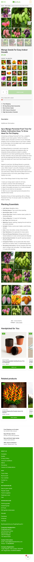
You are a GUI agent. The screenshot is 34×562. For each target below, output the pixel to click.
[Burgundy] (25, 62)
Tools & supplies (5, 493)
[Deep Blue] (25, 67)
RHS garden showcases (8, 510)
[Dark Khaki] (19, 67)
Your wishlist (4, 478)
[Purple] (25, 78)
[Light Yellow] (19, 73)
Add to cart (20, 92)
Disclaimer (4, 465)
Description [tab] (4, 119)
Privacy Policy (5, 458)
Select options (14, 417)
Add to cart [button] (13, 367)
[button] (6, 91)
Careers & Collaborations (8, 467)
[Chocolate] (3, 67)
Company (3, 454)
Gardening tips (5, 505)
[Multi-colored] (25, 73)
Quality (3, 456)
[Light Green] (9, 73)
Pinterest (3, 518)
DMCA (3, 463)
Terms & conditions (6, 460)
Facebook (4, 516)
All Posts (3, 508)
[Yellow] (25, 84)
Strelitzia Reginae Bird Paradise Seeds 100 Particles (12, 412)
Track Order (4, 473)
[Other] (9, 78)
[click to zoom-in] (16, 22)
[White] (19, 84)
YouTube (3, 520)
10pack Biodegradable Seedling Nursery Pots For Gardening (13, 361)
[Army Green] (3, 62)
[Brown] (19, 62)
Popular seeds (5, 490)
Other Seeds (7, 5)
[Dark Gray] (14, 67)
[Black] (9, 62)
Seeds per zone (5, 495)
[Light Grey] (14, 73)
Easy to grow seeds (6, 488)
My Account (4, 475)
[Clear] (9, 67)
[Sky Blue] (9, 84)
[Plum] (19, 78)
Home (2, 5)
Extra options (5, 359)
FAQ (2, 482)
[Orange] (3, 78)
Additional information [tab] (7, 123)
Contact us (4, 480)
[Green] (3, 73)
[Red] (3, 84)
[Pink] (14, 78)
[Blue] (14, 62)
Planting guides (5, 503)
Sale (2, 497)
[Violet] (14, 84)
